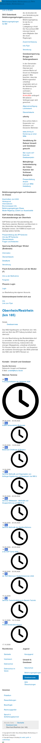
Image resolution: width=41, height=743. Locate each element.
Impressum (8, 659)
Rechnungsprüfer (10, 710)
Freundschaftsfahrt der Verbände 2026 (16, 381)
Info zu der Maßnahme (10, 276)
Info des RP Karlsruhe (10, 237)
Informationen (7, 203)
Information (6, 253)
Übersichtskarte (28, 112)
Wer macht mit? (28, 153)
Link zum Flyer (7, 303)
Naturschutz (28, 668)
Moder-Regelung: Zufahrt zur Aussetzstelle (17, 210)
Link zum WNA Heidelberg (28, 185)
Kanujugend (28, 654)
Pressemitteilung (29, 179)
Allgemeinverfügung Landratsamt (30, 107)
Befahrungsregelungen (31, 672)
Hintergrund (6, 201)
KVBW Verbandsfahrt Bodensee (13, 425)
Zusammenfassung (30, 42)
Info (3, 301)
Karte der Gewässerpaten (28, 156)
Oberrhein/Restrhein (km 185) (17, 312)
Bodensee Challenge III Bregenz (14, 449)
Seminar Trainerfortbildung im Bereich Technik (19, 600)
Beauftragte (8, 705)
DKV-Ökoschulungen (30, 683)
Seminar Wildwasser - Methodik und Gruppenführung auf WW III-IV (15, 501)
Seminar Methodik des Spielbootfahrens (16, 527)
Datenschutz (8, 664)
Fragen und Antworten (10, 241)
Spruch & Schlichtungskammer (11, 715)
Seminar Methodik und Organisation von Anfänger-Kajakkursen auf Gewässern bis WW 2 (19, 475)
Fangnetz (5, 280)
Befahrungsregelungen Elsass (13, 208)
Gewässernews (30, 677)
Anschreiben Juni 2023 (10, 199)
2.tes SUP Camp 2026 (10, 551)
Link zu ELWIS (7, 10)
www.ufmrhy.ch (28, 131)
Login (4, 288)
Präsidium (7, 695)
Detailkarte (6, 261)
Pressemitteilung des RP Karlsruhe (14, 235)
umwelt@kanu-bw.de (15, 370)
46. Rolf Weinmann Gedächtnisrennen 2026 (18, 576)
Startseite (7, 654)
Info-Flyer (26, 46)
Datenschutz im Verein (9, 669)
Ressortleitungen (10, 700)
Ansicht (25, 181)
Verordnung (27, 49)
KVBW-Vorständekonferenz (12, 624)
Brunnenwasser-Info (9, 206)
